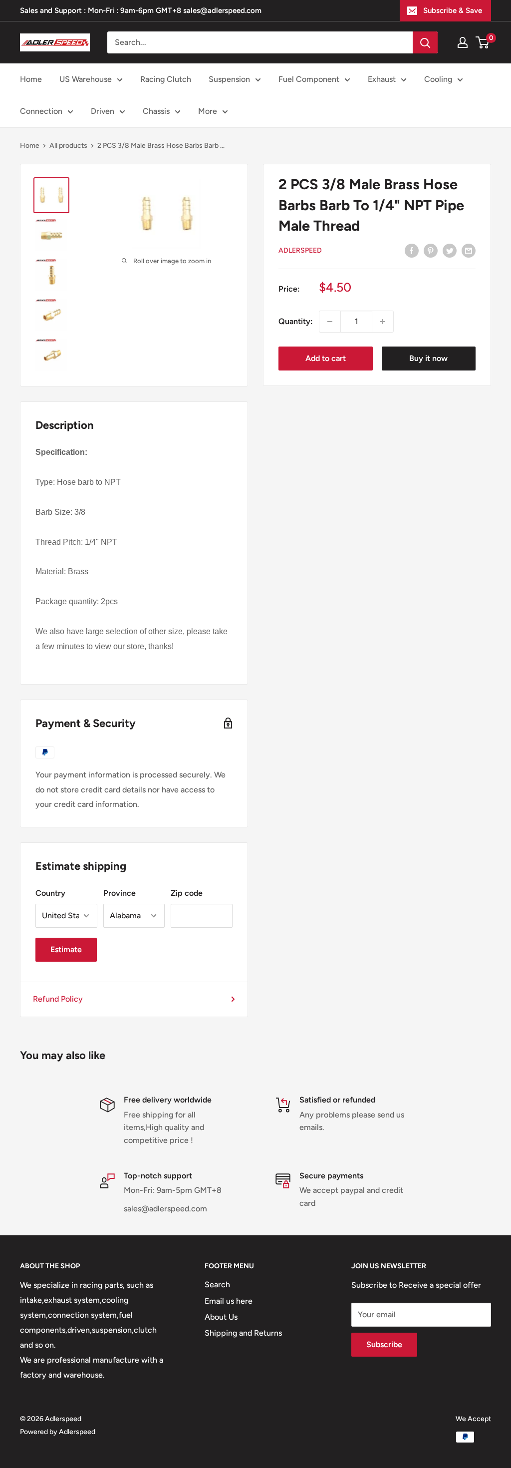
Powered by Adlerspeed (57, 1432)
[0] (483, 42)
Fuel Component (308, 79)
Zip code (187, 893)
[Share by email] (469, 250)
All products (68, 145)
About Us (221, 1317)
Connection (41, 111)
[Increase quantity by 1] (382, 321)
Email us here (229, 1301)
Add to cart (325, 358)
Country (50, 893)
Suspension (229, 79)
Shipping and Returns (243, 1333)
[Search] (425, 42)
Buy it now (428, 358)
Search (217, 1284)
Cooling (438, 79)
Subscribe (384, 1344)
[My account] (463, 42)
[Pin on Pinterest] (431, 250)
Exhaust (382, 79)
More (207, 111)
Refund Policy (58, 999)
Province (119, 893)
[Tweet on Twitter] (450, 250)
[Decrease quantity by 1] (329, 321)
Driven (102, 111)
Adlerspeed (300, 250)
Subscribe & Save (452, 10)
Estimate (66, 949)
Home (31, 79)
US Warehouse (85, 79)
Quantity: (295, 321)
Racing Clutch (165, 79)
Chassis (156, 111)
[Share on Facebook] (412, 250)
